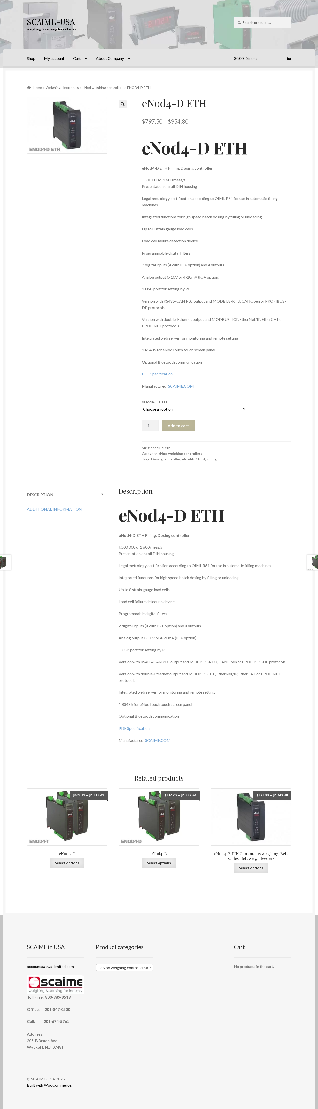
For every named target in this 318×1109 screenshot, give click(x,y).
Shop (31, 58)
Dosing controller (165, 459)
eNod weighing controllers (102, 87)
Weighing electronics (62, 87)
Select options (67, 863)
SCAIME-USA (51, 21)
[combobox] (124, 967)
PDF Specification (157, 373)
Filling (212, 459)
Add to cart (178, 425)
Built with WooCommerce (49, 1085)
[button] (123, 104)
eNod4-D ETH (154, 401)
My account (54, 58)
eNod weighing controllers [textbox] (123, 967)
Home (37, 87)
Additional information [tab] (54, 509)
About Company (110, 58)
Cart (77, 58)
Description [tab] (40, 494)
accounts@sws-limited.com (50, 966)
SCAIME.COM (181, 386)
